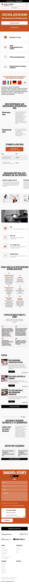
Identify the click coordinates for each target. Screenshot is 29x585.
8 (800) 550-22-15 (24, 534)
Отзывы (3, 566)
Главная (3, 417)
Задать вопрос (14, 27)
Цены (17, 550)
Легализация (4, 549)
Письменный (3, 552)
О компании (3, 563)
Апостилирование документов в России (15, 361)
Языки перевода (4, 558)
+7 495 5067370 (18, 1)
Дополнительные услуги (6, 556)
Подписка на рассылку (14, 528)
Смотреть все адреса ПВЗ (14, 459)
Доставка (18, 549)
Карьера (3, 567)
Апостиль (8, 417)
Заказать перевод (14, 23)
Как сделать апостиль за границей (16, 377)
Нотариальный (4, 550)
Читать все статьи (14, 406)
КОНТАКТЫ (18, 561)
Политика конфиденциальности (7, 581)
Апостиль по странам (15, 417)
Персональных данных (18, 505)
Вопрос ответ (4, 572)
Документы (3, 569)
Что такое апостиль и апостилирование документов (15, 392)
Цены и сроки (14, 7)
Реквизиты (3, 571)
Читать (11, 371)
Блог (2, 574)
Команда (3, 564)
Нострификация (4, 553)
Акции (17, 552)
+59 (25, 82)
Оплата (17, 547)
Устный (2, 555)
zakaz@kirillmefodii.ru (6, 534)
